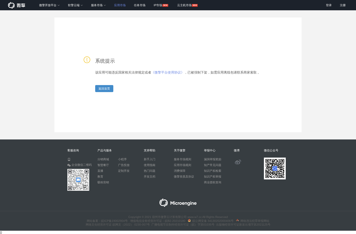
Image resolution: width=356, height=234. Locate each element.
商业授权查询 (212, 182)
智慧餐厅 (103, 165)
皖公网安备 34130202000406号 (212, 220)
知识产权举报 (212, 176)
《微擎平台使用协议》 (167, 72)
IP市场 (158, 5)
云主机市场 (184, 5)
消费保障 (179, 170)
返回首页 (104, 88)
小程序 (122, 159)
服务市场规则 (182, 159)
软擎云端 (74, 5)
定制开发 (124, 170)
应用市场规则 (182, 165)
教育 (100, 176)
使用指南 (149, 165)
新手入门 (149, 159)
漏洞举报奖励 (212, 159)
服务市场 (97, 5)
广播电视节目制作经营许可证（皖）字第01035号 (182, 224)
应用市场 (120, 5)
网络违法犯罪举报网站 (254, 220)
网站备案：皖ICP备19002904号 (107, 220)
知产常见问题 (212, 165)
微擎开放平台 (48, 5)
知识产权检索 (212, 170)
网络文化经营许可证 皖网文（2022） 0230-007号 (118, 224)
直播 (100, 170)
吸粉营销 (103, 182)
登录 (329, 5)
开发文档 (149, 176)
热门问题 (149, 170)
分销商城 (103, 159)
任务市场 (139, 5)
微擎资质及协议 (184, 176)
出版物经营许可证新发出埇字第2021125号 (242, 224)
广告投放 (124, 165)
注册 (343, 5)
